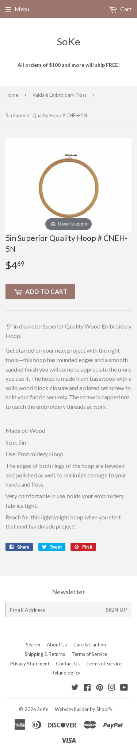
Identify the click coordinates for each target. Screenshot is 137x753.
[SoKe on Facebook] (87, 687)
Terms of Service (89, 654)
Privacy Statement (29, 663)
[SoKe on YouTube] (124, 687)
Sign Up (116, 609)
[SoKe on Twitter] (75, 687)
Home (11, 95)
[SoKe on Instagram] (111, 687)
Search (33, 645)
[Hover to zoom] (68, 184)
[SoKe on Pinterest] (99, 687)
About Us (57, 645)
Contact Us (68, 663)
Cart (125, 8)
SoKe (68, 41)
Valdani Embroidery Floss (60, 95)
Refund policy (66, 673)
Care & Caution (89, 645)
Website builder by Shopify (84, 709)
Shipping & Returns (45, 654)
